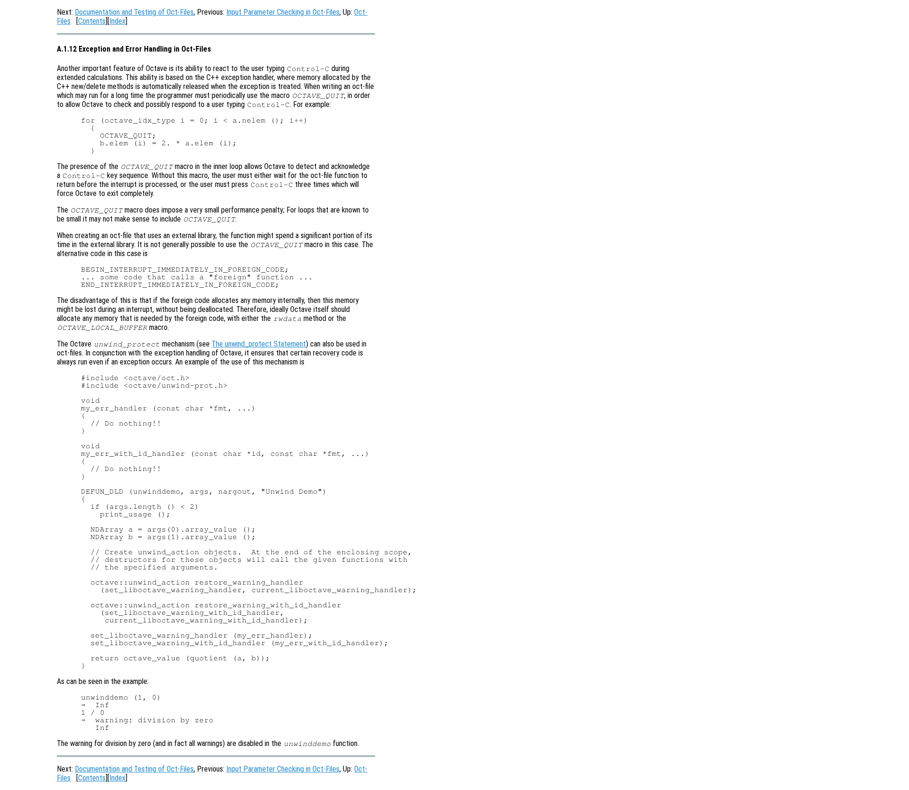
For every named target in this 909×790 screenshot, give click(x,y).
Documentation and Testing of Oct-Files (134, 12)
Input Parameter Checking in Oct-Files (282, 12)
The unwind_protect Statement (259, 343)
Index (117, 21)
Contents (92, 21)
